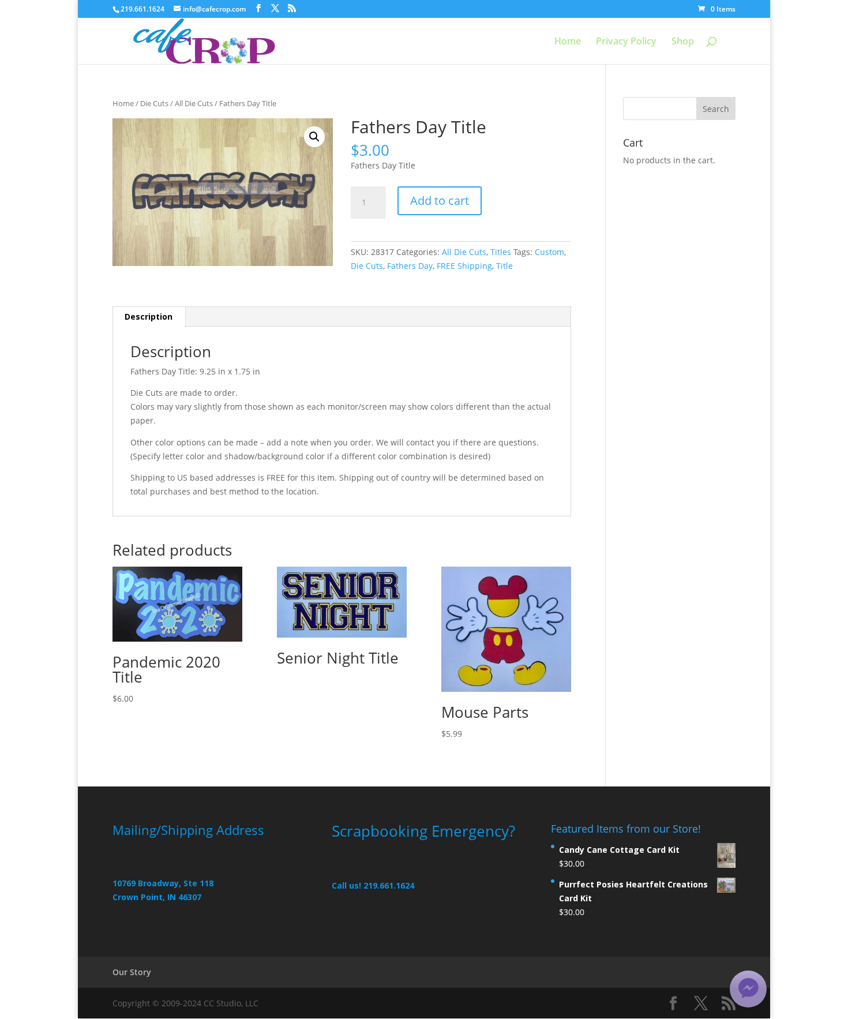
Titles (500, 251)
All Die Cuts (194, 103)
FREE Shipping (464, 265)
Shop (682, 42)
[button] (314, 136)
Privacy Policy (626, 42)
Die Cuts (154, 103)
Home (567, 42)
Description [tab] (148, 316)
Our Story (131, 971)
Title (504, 265)
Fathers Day (410, 265)
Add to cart (439, 200)
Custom (549, 251)
